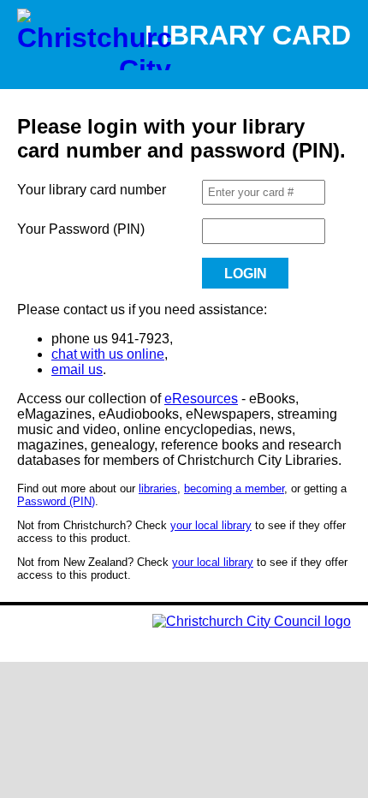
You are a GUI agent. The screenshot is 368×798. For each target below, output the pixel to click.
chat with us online (107, 354)
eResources (201, 398)
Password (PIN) (56, 501)
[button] (245, 273)
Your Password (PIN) (81, 229)
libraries (158, 488)
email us (77, 369)
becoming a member (234, 488)
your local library (211, 525)
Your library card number (91, 189)
